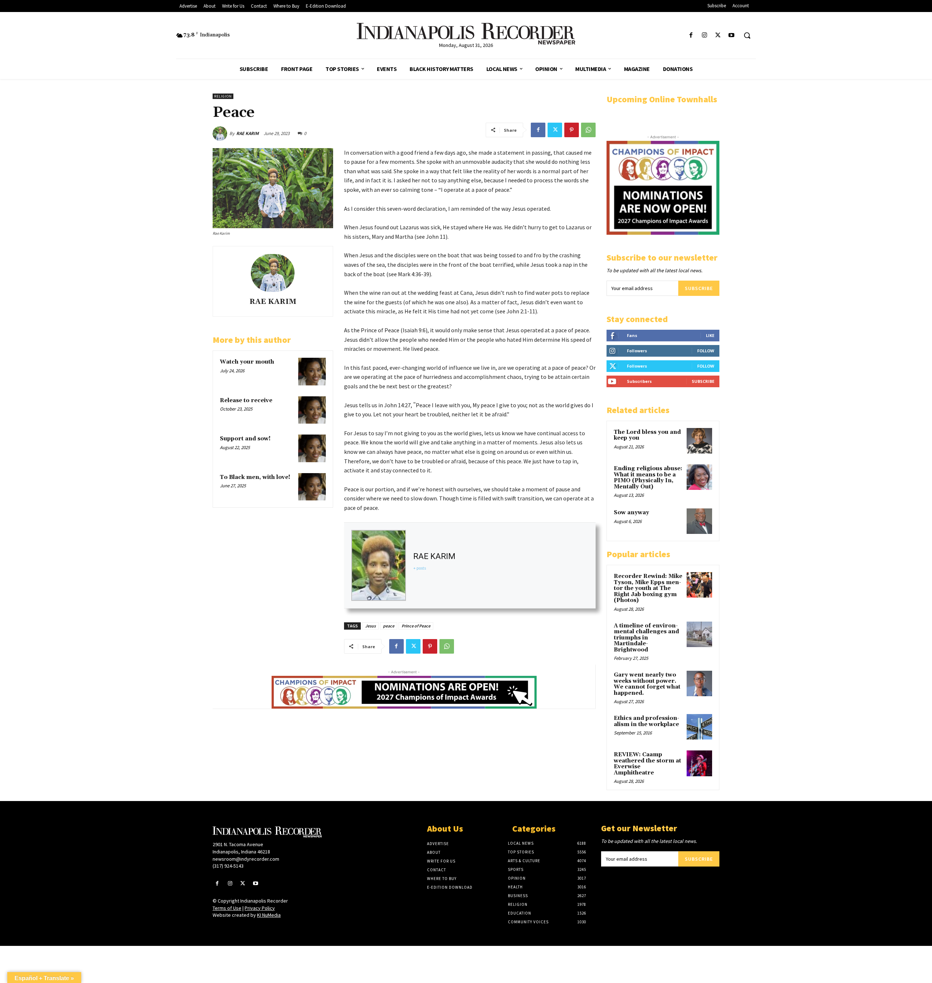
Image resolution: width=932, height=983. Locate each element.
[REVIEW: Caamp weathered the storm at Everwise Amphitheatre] (699, 763)
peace (388, 626)
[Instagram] (704, 35)
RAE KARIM (247, 133)
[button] (747, 35)
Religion (223, 96)
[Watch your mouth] (312, 371)
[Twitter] (718, 35)
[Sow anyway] (699, 521)
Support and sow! (245, 438)
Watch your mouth (247, 361)
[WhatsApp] (588, 130)
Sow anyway (631, 512)
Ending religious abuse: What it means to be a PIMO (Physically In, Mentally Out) (648, 477)
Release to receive (246, 400)
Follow (705, 350)
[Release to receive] (312, 410)
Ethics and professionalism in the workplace (646, 721)
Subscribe (699, 288)
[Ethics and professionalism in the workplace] (699, 727)
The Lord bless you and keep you (647, 435)
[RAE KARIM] (221, 133)
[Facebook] (691, 35)
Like (710, 335)
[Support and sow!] (312, 448)
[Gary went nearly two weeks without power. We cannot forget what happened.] (699, 683)
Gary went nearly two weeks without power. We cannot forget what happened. (647, 684)
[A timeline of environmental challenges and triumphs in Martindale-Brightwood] (699, 634)
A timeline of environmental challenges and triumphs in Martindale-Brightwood (646, 637)
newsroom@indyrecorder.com (246, 859)
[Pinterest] (571, 130)
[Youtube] (731, 35)
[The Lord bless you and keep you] (699, 440)
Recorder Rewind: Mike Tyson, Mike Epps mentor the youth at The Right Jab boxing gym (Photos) (648, 588)
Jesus (370, 626)
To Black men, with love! (255, 477)
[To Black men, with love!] (312, 487)
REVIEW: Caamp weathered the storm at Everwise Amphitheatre (647, 763)
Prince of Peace (416, 626)
